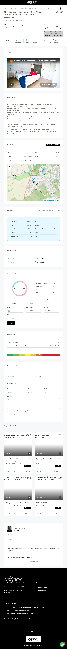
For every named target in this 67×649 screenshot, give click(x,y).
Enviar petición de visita (15, 415)
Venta (6, 17)
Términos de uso (31, 411)
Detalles (27, 466)
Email (45, 389)
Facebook (30, 631)
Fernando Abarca (11, 471)
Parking (12, 258)
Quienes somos (8, 616)
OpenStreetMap (51, 200)
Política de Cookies (41, 590)
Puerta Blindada (41, 258)
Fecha (9, 373)
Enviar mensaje (33, 561)
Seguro (46, 307)
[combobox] (47, 376)
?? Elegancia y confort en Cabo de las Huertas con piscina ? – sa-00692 (26, 503)
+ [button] (9, 166)
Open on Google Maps (53, 144)
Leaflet (45, 200)
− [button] (9, 169)
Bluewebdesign (39, 645)
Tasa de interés (48, 299)
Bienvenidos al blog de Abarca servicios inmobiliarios (18, 619)
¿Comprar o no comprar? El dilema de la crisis (16, 610)
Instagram (38, 631)
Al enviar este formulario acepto (23, 411)
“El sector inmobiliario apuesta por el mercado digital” (18, 613)
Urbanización (40, 262)
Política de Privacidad (42, 587)
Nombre (9, 389)
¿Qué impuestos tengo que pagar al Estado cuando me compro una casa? (24, 607)
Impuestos (29, 307)
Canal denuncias (40, 593)
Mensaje (9, 396)
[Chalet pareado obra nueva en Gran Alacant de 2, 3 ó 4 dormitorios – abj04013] (33, 180)
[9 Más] (53, 34)
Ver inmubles (17, 530)
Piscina (12, 262)
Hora (36, 373)
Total (8, 299)
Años (8, 307)
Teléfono (28, 389)
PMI (8, 315)
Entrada (28, 299)
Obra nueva (10, 17)
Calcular (11, 323)
